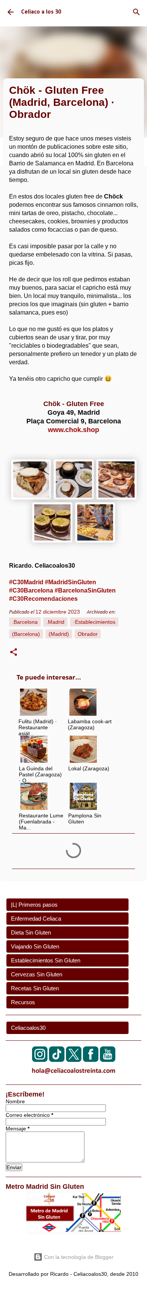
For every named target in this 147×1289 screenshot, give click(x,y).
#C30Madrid (26, 582)
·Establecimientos (94, 622)
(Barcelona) (26, 634)
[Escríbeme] (73, 1075)
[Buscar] (136, 12)
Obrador (88, 634)
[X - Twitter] (73, 1060)
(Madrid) (59, 634)
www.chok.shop (73, 430)
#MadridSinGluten (70, 582)
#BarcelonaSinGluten (85, 590)
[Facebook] (90, 1060)
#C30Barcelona (31, 590)
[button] (13, 653)
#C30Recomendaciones (43, 599)
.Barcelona (25, 622)
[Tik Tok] (56, 1060)
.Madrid (55, 622)
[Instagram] (39, 1060)
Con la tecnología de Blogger (78, 1257)
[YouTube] (107, 1060)
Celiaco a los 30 (41, 12)
